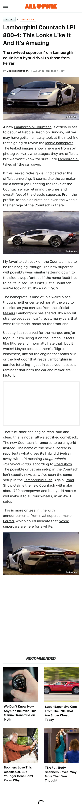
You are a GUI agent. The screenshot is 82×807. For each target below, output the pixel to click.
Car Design (28, 19)
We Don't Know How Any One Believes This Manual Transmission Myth (20, 713)
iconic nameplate (59, 143)
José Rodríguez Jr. (18, 71)
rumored (45, 443)
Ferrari (8, 521)
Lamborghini (68, 159)
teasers (9, 313)
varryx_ (22, 154)
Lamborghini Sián (38, 480)
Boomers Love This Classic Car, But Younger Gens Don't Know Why (18, 774)
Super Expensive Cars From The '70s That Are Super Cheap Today (61, 713)
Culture (9, 19)
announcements (16, 516)
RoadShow (63, 464)
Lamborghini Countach (32, 127)
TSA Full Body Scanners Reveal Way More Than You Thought (60, 774)
